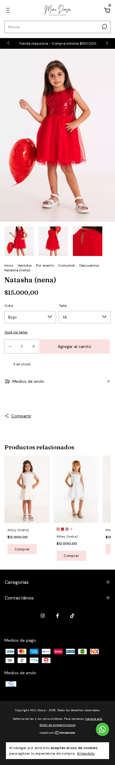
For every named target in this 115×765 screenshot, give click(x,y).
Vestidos (24, 265)
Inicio (8, 265)
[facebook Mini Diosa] (57, 615)
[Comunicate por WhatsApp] (102, 729)
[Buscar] (104, 26)
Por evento (45, 265)
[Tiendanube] (57, 733)
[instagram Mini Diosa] (42, 615)
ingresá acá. (93, 719)
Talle (63, 305)
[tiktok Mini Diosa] (72, 615)
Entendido (86, 753)
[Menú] (9, 11)
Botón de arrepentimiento (57, 725)
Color (9, 305)
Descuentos (89, 265)
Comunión (66, 265)
